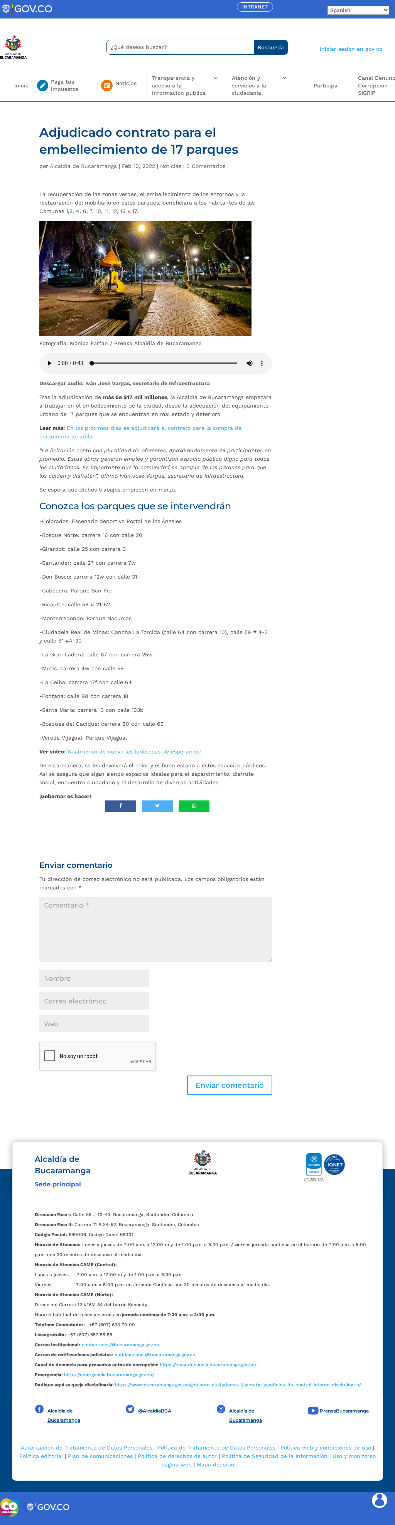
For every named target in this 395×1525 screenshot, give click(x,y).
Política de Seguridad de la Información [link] (274, 1456)
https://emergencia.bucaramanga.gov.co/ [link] (109, 1374)
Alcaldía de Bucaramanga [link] (83, 166)
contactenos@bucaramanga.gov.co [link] (120, 1344)
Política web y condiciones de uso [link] (325, 1447)
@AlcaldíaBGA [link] (154, 1411)
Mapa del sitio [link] (215, 1464)
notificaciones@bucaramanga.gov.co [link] (155, 1354)
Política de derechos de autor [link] (177, 1456)
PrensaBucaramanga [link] (344, 1411)
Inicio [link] (21, 85)
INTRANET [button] (255, 7)
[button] (229, 1085)
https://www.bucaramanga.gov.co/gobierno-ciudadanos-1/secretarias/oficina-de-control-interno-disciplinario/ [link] (238, 1384)
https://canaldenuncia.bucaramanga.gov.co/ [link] (208, 1364)
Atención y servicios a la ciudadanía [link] (249, 85)
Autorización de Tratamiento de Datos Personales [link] (86, 1447)
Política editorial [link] (41, 1456)
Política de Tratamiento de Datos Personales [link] (216, 1447)
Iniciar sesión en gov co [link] (351, 49)
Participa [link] (326, 85)
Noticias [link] (170, 166)
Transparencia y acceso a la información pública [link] (179, 85)
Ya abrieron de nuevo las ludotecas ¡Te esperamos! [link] (134, 751)
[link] (27, 13)
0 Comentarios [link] (205, 166)
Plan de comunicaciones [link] (100, 1456)
